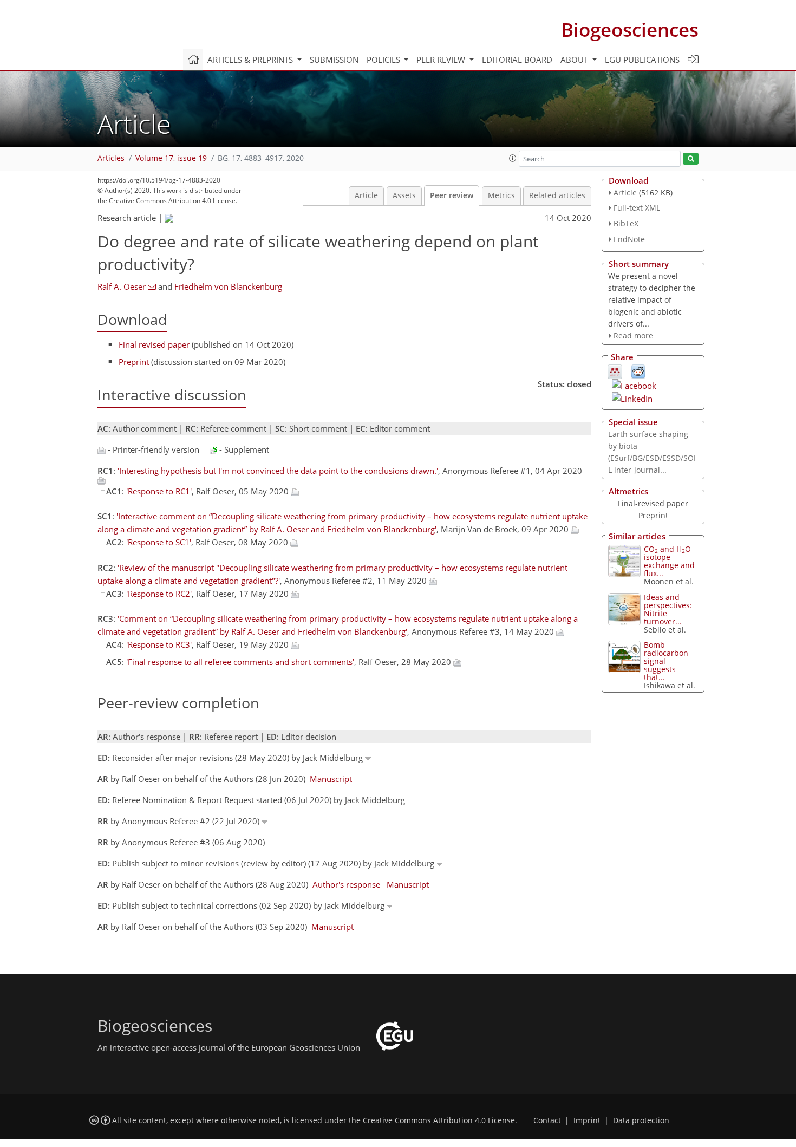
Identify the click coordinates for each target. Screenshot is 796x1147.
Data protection (641, 1120)
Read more (633, 335)
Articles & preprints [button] (251, 59)
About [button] (575, 59)
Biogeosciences (630, 29)
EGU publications (642, 59)
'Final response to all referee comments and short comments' (240, 661)
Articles (111, 158)
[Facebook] (634, 384)
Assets (404, 195)
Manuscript (331, 778)
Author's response (346, 884)
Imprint (587, 1120)
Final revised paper (154, 344)
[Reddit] (638, 371)
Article (366, 195)
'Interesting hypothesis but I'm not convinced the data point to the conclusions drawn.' (278, 470)
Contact (547, 1120)
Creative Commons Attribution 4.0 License (439, 1120)
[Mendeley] (615, 371)
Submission (334, 59)
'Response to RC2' (159, 593)
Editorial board (517, 59)
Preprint (134, 361)
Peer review (451, 195)
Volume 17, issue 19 (171, 158)
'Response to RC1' (159, 491)
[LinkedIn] (632, 397)
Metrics (501, 195)
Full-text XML (637, 208)
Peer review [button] (441, 59)
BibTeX (626, 223)
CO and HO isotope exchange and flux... (669, 561)
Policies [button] (384, 59)
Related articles (557, 195)
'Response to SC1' (158, 542)
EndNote (629, 239)
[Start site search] (691, 159)
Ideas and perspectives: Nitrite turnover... (668, 609)
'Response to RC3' (159, 644)
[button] (513, 158)
